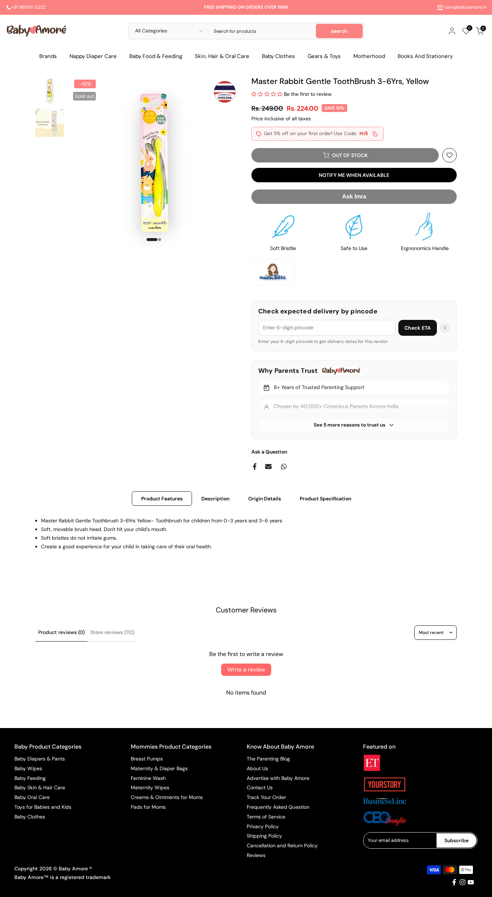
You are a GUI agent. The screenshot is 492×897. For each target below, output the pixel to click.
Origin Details (264, 498)
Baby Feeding (30, 778)
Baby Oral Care (32, 797)
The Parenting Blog (268, 758)
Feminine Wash (148, 778)
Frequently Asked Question (278, 807)
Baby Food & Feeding (155, 56)
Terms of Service (266, 816)
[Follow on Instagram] (462, 882)
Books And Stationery (425, 56)
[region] (354, 399)
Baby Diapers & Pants (39, 758)
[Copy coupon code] (375, 134)
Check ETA (417, 328)
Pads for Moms (148, 807)
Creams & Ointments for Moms (167, 797)
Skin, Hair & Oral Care (222, 56)
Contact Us (260, 787)
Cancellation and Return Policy (282, 845)
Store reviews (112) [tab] (112, 632)
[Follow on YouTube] (471, 882)
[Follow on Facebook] (454, 882)
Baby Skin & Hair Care (39, 787)
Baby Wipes (28, 768)
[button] (266, 94)
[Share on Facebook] (254, 466)
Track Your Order (266, 797)
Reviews (256, 855)
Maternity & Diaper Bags (159, 768)
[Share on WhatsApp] (284, 466)
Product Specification (325, 498)
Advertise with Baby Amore (278, 778)
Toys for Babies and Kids (42, 807)
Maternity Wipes (150, 787)
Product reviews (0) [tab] (61, 632)
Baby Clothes (278, 56)
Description (215, 498)
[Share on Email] (268, 466)
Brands (48, 56)
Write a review (246, 669)
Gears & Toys (324, 56)
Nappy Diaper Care (93, 56)
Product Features (162, 498)
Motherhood (369, 56)
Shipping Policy (264, 836)
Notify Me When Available (354, 175)
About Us (257, 768)
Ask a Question (269, 451)
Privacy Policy (263, 826)
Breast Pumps (147, 758)
